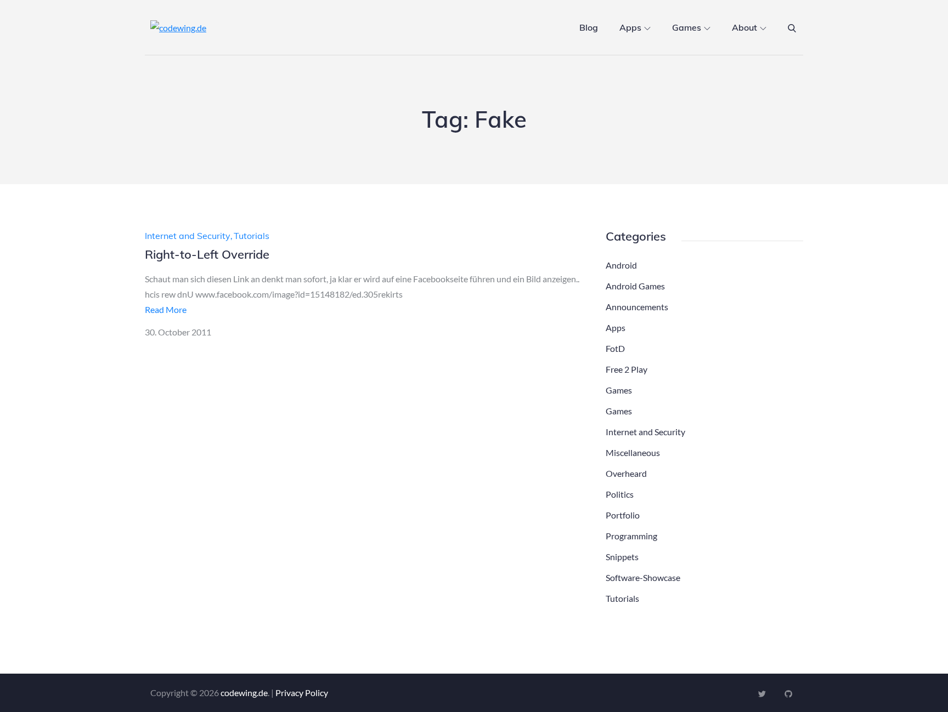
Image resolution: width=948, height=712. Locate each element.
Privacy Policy (301, 692)
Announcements (637, 306)
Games (686, 27)
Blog (588, 27)
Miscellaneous (633, 452)
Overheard (626, 473)
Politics (620, 494)
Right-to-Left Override (207, 254)
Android (621, 265)
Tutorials (251, 235)
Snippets (622, 556)
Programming (631, 536)
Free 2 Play (626, 369)
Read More (166, 309)
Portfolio (623, 515)
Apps (630, 27)
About (744, 27)
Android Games (635, 286)
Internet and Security (187, 235)
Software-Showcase (643, 577)
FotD (615, 348)
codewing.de (244, 692)
